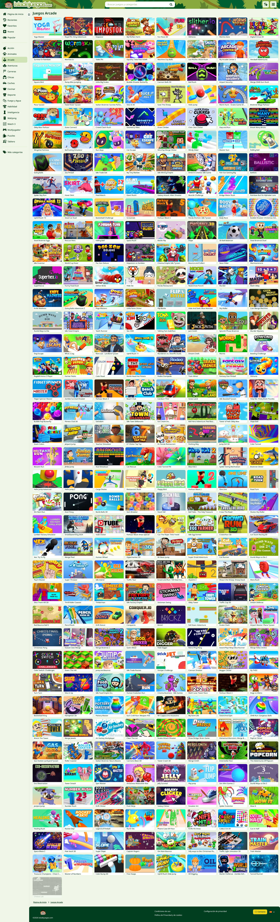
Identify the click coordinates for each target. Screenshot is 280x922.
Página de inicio (40, 902)
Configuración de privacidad (215, 911)
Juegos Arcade (57, 902)
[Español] (272, 911)
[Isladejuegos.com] (28, 4)
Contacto (261, 911)
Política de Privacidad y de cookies (168, 915)
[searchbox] (140, 4)
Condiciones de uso (162, 911)
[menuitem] (14, 14)
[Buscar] (171, 4)
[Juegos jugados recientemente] (265, 4)
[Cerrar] (29, 14)
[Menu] (273, 4)
